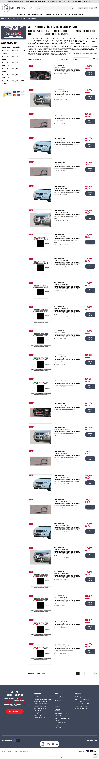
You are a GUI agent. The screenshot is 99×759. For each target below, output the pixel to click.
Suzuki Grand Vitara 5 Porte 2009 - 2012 (11, 76)
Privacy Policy (38, 713)
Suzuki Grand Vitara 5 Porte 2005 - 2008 (11, 70)
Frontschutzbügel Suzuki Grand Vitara (67, 70)
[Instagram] (18, 740)
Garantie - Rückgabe (40, 706)
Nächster (96, 673)
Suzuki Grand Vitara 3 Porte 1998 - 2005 (13, 52)
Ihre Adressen (58, 706)
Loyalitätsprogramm (40, 708)
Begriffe (62, 757)
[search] (72, 8)
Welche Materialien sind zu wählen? (62, 724)
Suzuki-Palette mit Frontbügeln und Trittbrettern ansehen (49, 54)
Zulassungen (58, 727)
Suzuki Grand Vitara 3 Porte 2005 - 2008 (11, 58)
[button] (15, 711)
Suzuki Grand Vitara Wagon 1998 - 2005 (13, 82)
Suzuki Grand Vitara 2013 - (11, 47)
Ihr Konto (57, 704)
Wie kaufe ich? (38, 710)
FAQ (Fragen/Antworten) (41, 701)
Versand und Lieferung (40, 703)
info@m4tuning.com (81, 708)
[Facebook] (14, 740)
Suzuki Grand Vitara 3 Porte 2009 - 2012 (11, 64)
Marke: (55, 65)
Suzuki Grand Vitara (9, 43)
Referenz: (56, 67)
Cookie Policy (38, 715)
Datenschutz (56, 757)
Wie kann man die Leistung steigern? (62, 719)
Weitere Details (90, 73)
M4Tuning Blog (59, 697)
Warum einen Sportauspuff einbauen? (62, 715)
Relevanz (75, 59)
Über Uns (36, 697)
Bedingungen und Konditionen (43, 699)
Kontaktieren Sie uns (39, 717)
